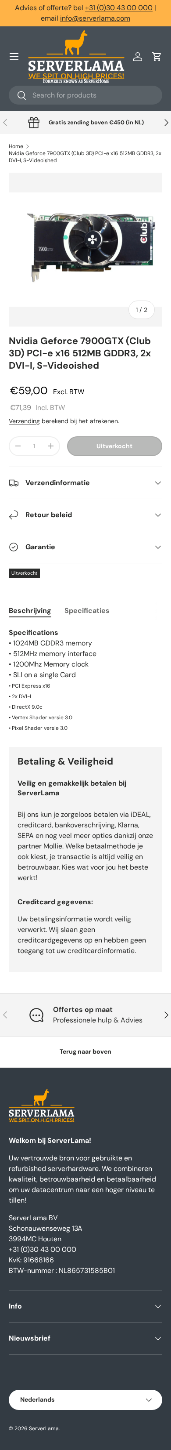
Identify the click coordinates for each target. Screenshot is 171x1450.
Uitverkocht (114, 446)
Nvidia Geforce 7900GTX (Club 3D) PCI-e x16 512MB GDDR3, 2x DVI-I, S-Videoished (85, 157)
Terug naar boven (85, 1051)
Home (16, 146)
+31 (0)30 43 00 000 (119, 7)
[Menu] (14, 56)
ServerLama (44, 1428)
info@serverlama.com (95, 18)
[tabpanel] (85, 680)
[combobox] (85, 95)
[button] (157, 56)
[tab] (30, 610)
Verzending (24, 421)
